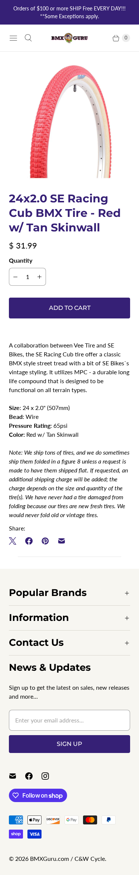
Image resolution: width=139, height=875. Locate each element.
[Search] (28, 38)
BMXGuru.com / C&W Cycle (67, 858)
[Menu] (13, 38)
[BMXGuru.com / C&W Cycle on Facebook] (33, 776)
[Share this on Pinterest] (45, 541)
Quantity (20, 260)
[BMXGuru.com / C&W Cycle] (69, 38)
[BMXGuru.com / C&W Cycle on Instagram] (50, 776)
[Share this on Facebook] (29, 541)
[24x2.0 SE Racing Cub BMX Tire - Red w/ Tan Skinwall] (69, 121)
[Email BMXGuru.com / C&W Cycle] (17, 776)
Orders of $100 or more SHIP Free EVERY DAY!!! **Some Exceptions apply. (69, 12)
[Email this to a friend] (61, 541)
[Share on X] (15, 541)
